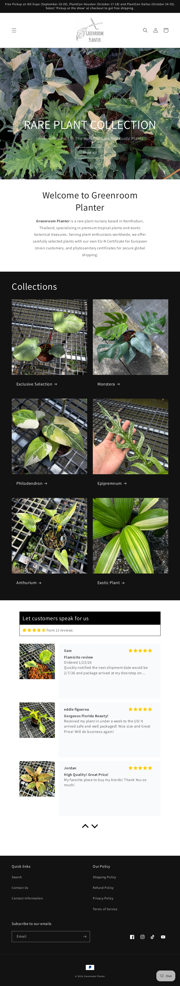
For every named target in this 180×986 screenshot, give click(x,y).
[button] (14, 30)
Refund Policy (103, 888)
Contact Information (27, 898)
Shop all (90, 152)
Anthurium (26, 582)
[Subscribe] (84, 936)
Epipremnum (110, 483)
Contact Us (20, 888)
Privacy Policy (103, 898)
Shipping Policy (104, 877)
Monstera (106, 384)
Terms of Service (105, 909)
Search (17, 877)
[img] (34, 630)
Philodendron (29, 483)
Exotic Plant (109, 582)
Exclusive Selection (34, 384)
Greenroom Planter (94, 976)
